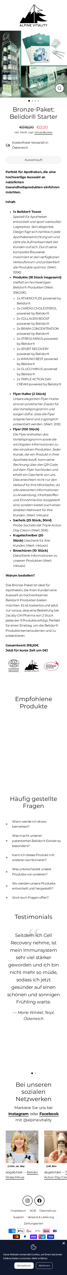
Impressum (18, 1210)
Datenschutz (47, 1210)
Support (18, 1217)
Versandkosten (43, 132)
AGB (33, 1210)
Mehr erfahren (39, 1258)
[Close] (64, 1243)
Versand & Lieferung (41, 1217)
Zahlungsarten (33, 1223)
